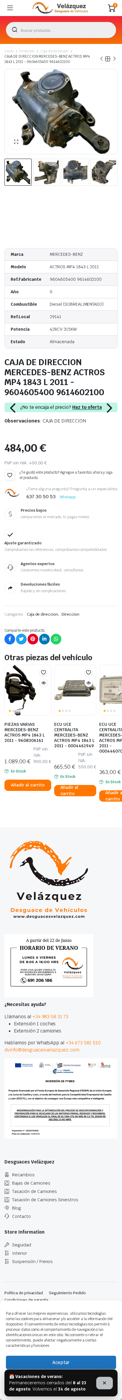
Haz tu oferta (87, 407)
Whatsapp (68, 497)
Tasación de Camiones (34, 1191)
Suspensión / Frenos (32, 1261)
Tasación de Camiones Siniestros (45, 1199)
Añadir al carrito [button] (28, 785)
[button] (16, 142)
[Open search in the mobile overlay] (61, 30)
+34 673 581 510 (83, 1043)
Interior (19, 1253)
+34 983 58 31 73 (51, 1016)
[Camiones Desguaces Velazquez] (60, 8)
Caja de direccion (54, 51)
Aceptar (61, 1362)
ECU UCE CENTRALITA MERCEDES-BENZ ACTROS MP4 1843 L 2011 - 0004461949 (74, 735)
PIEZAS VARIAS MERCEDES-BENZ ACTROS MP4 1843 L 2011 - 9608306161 (24, 732)
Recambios (23, 1174)
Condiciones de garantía (26, 1300)
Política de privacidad (23, 1292)
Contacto (21, 1216)
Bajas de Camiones (31, 1183)
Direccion (26, 51)
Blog (16, 1208)
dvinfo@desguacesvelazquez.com (41, 1050)
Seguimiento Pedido (67, 1292)
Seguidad (21, 1245)
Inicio (8, 51)
